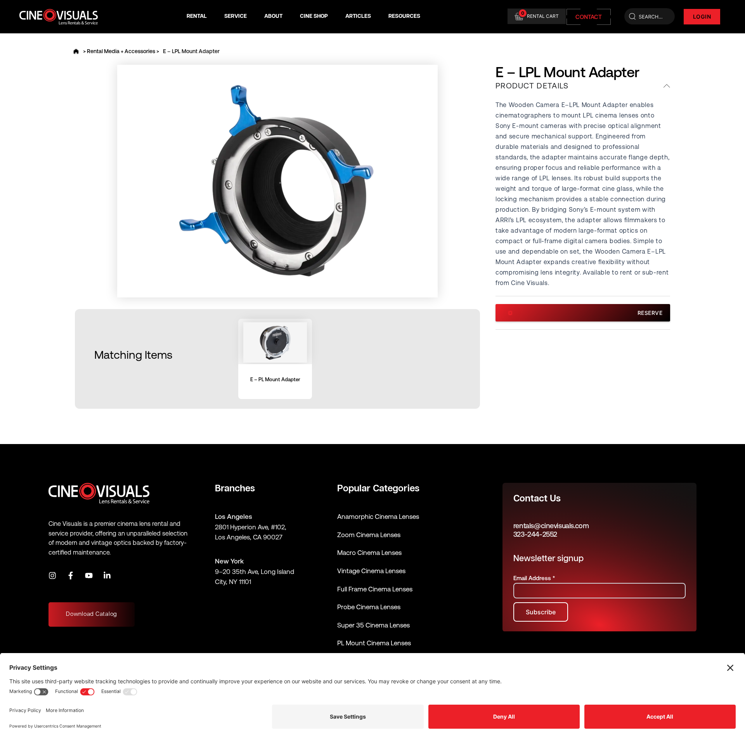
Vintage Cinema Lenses (371, 571)
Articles (358, 16)
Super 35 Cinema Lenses (373, 625)
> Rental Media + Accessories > (121, 51)
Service (235, 16)
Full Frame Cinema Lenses (374, 589)
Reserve (650, 312)
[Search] (649, 16)
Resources (404, 16)
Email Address (534, 578)
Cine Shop (314, 16)
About (273, 16)
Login (702, 16)
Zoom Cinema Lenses (368, 535)
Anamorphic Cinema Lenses (378, 516)
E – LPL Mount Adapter (191, 51)
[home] (76, 51)
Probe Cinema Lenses (368, 607)
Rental (197, 16)
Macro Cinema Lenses (369, 553)
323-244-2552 (535, 534)
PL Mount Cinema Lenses (374, 643)
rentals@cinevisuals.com (551, 526)
